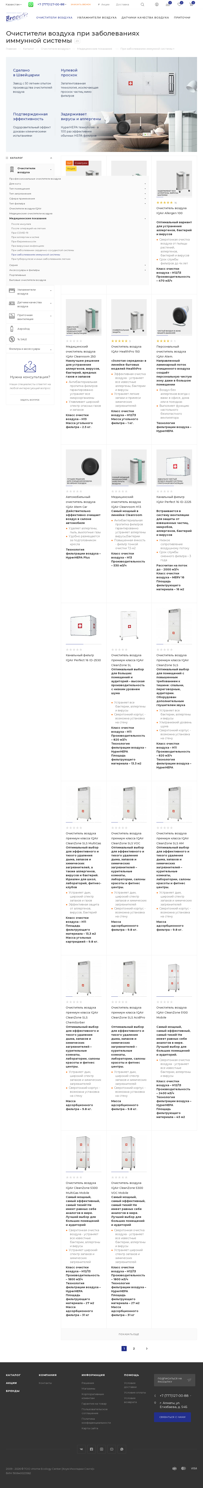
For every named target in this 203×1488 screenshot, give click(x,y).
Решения (88, 1383)
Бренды (13, 1390)
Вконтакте (81, 1449)
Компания (47, 1375)
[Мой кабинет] (157, 4)
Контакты (45, 1383)
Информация (93, 1375)
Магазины (88, 1388)
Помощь (131, 1375)
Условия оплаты (135, 1392)
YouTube (111, 1449)
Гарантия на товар (94, 1403)
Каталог (13, 1375)
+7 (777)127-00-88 (174, 1395)
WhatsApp (122, 1449)
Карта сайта (90, 1428)
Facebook (91, 1449)
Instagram (101, 1449)
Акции (11, 1383)
